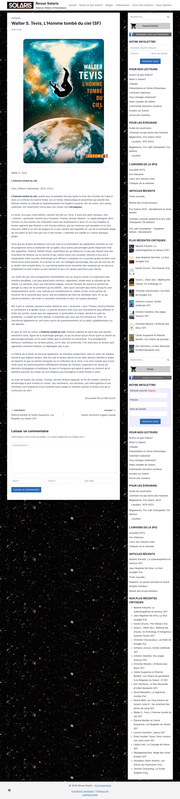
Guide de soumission (140, 128)
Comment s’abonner (139, 92)
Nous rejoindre (164, 5)
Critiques (15, 18)
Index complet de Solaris (142, 101)
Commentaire (21, 445)
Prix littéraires (136, 174)
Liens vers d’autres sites (142, 178)
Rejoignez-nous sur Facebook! (152, 34)
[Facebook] (9, 790)
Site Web (89, 481)
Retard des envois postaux (143, 202)
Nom (16, 481)
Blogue (109, 5)
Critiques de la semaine (141, 183)
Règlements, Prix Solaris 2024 (145, 137)
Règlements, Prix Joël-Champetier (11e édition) (149, 149)
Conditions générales (82, 791)
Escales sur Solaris (139, 110)
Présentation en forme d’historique (147, 88)
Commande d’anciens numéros (145, 106)
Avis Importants (103, 785)
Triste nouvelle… (137, 196)
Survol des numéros (142, 5)
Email (52, 481)
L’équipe (133, 83)
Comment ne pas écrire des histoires (148, 132)
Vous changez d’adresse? (142, 97)
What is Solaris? (137, 79)
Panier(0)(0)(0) (150, 26)
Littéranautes (122, 5)
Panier (150, 369)
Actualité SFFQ (137, 170)
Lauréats (136, 155)
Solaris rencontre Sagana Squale (98, 412)
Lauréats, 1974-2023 (142, 141)
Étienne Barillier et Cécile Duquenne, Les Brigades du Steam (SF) (32, 414)
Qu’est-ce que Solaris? (91, 5)
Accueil (72, 5)
